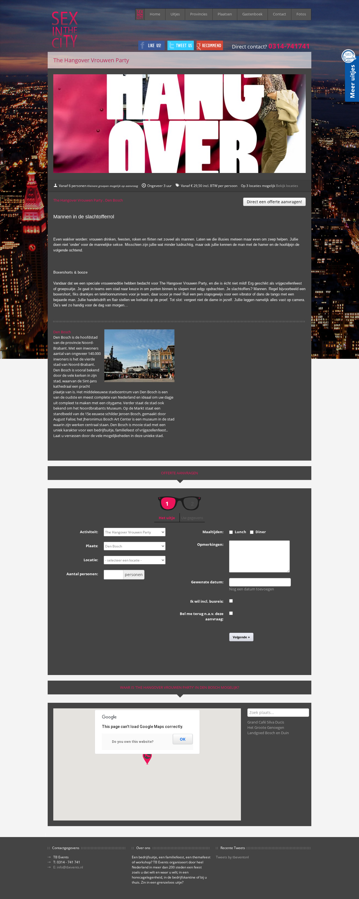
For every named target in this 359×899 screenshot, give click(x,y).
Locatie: (91, 559)
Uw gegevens (192, 510)
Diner (261, 531)
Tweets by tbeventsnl (232, 857)
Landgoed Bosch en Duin (268, 732)
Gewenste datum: (207, 581)
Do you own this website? (132, 742)
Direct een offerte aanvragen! (274, 201)
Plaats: (92, 545)
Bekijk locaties (287, 185)
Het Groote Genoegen (265, 727)
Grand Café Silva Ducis (265, 722)
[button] (147, 757)
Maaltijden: (213, 531)
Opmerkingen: (210, 544)
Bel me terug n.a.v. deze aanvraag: (202, 616)
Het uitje (167, 509)
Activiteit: (89, 531)
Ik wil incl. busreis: (207, 601)
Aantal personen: (82, 573)
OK (182, 739)
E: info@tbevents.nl (68, 867)
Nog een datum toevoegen (251, 588)
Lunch (240, 531)
